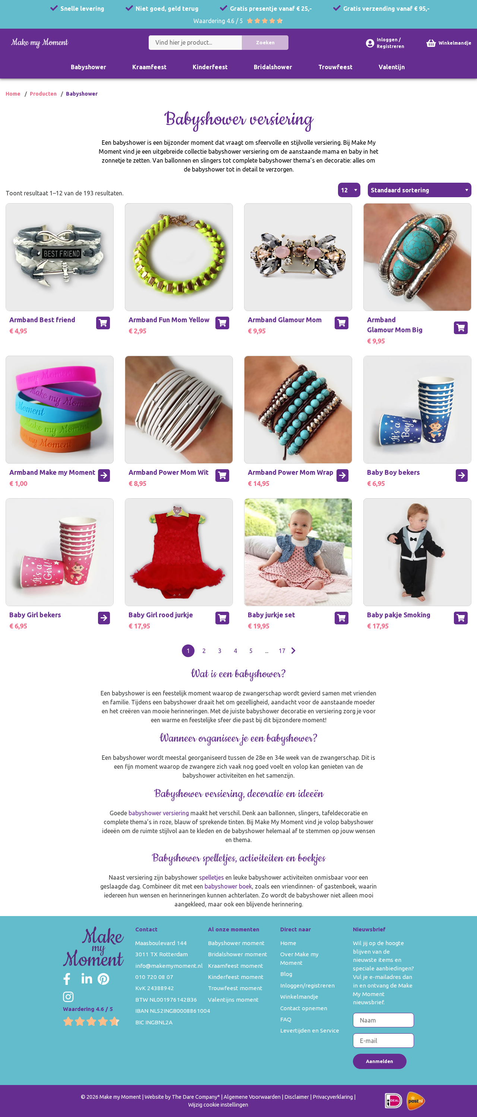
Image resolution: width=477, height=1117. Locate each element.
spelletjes (211, 877)
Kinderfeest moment (235, 977)
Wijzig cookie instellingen (218, 1104)
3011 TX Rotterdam (161, 954)
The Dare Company (194, 1097)
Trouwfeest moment (235, 988)
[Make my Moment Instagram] (68, 997)
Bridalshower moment (237, 954)
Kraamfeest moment (235, 966)
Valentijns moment (233, 999)
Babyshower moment (236, 943)
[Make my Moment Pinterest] (103, 979)
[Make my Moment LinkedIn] (87, 979)
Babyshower (88, 67)
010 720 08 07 (154, 977)
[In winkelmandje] (103, 323)
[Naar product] (104, 475)
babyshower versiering (159, 813)
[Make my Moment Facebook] (66, 979)
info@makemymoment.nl (169, 966)
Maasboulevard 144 (161, 943)
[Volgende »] (293, 650)
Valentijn (392, 67)
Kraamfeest (149, 67)
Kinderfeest (210, 67)
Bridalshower (273, 67)
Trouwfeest (335, 67)
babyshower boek (228, 886)
